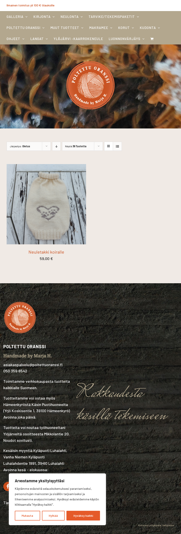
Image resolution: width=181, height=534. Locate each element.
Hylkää (53, 515)
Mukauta (27, 515)
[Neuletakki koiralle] (46, 167)
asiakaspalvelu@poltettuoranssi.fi (32, 364)
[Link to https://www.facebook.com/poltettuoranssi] (8, 486)
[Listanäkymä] (117, 146)
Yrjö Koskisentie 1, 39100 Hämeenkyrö (36, 410)
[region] (57, 499)
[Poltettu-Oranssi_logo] (90, 59)
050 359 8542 (15, 370)
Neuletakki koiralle (46, 252)
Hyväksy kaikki (83, 515)
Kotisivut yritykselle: (150, 525)
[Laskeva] (56, 146)
